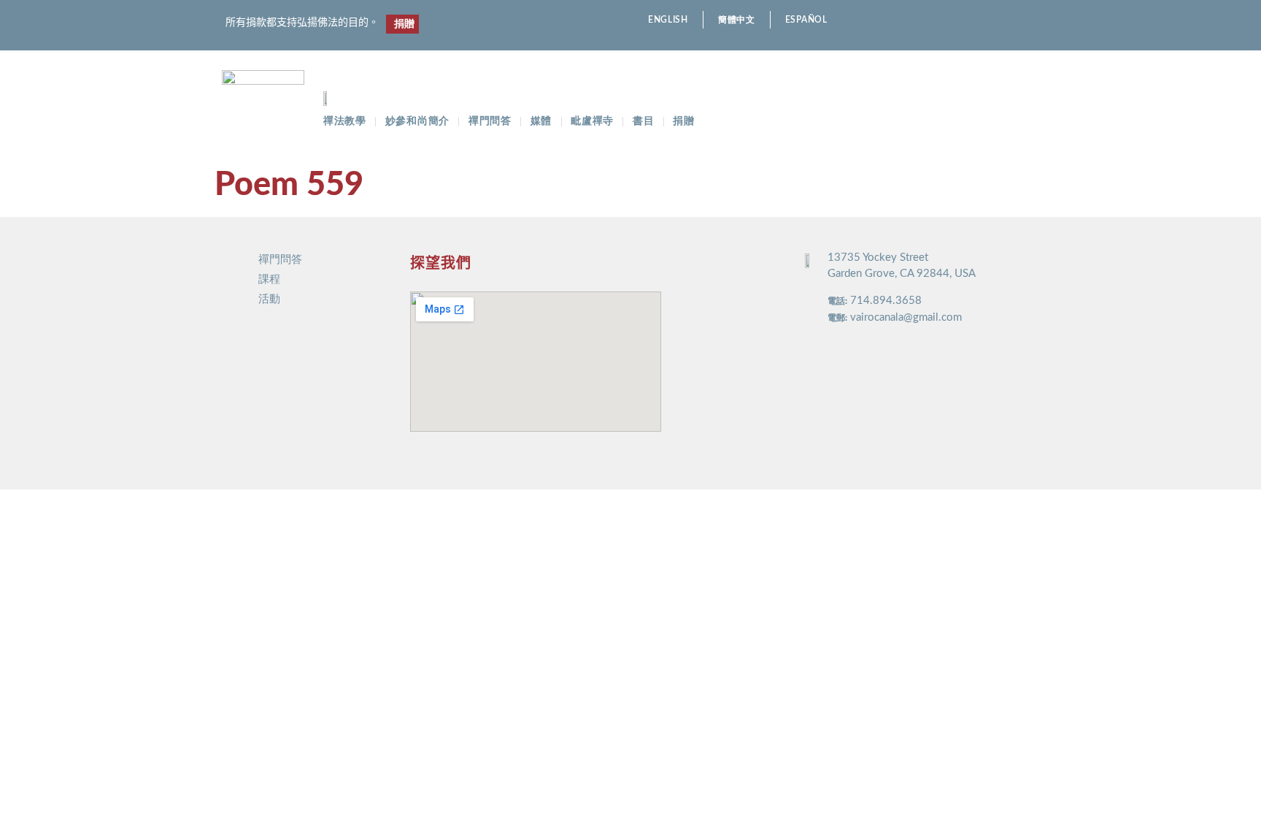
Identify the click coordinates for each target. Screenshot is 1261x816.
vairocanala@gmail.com (906, 317)
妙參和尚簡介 (417, 121)
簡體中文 (736, 19)
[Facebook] (951, 20)
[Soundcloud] (1027, 20)
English (668, 19)
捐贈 (683, 121)
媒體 (541, 121)
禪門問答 (490, 121)
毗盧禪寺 (592, 121)
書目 (643, 121)
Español (806, 19)
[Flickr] (1002, 20)
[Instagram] (976, 20)
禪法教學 (344, 121)
